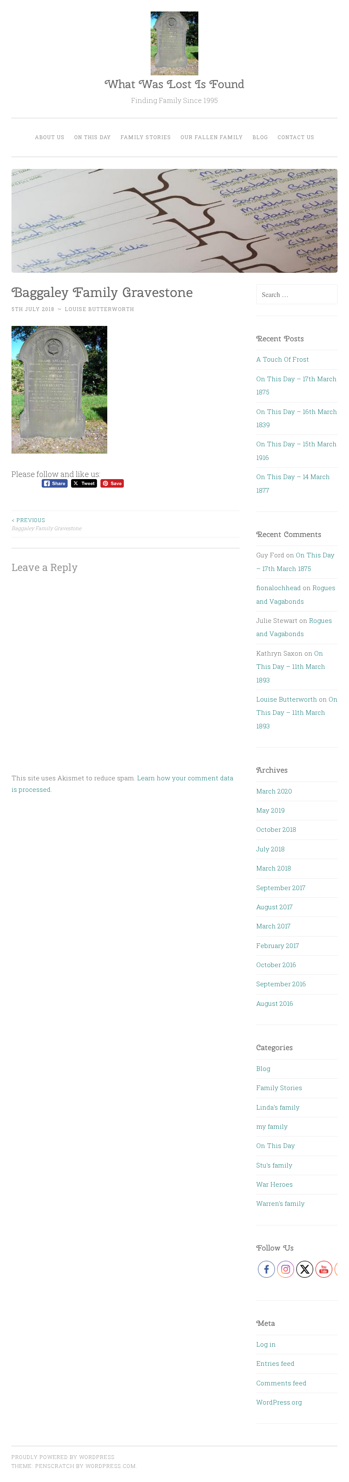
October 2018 (276, 829)
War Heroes (274, 1184)
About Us (50, 137)
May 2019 (270, 810)
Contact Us (296, 137)
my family (272, 1126)
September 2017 (281, 887)
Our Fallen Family (211, 137)
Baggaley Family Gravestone (46, 524)
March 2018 (273, 868)
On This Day (92, 137)
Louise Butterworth (99, 309)
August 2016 (274, 1003)
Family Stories (145, 137)
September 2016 (281, 983)
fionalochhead (278, 587)
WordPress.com (111, 1465)
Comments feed (281, 1383)
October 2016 (276, 964)
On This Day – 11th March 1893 (290, 666)
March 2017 (273, 926)
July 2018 (270, 849)
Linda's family (278, 1107)
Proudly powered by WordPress (62, 1456)
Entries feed (275, 1363)
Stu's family (274, 1165)
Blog (260, 137)
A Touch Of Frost (282, 359)
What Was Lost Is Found (174, 83)
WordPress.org (279, 1402)
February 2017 (277, 945)
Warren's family (280, 1203)
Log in (266, 1344)
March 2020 (274, 791)
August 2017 (274, 906)
